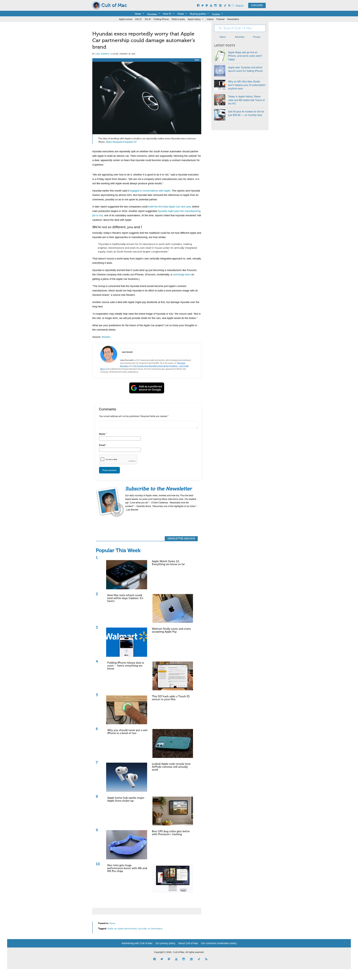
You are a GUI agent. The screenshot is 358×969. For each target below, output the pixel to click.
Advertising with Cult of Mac (137, 943)
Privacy (256, 36)
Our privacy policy (165, 943)
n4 (148, 929)
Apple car (112, 929)
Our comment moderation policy (219, 943)
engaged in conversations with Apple (149, 190)
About (223, 36)
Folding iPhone (161, 19)
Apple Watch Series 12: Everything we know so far (168, 563)
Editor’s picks (178, 19)
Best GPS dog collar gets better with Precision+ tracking (171, 833)
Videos (210, 19)
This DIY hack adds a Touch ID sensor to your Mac (171, 698)
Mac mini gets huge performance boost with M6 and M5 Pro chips (127, 868)
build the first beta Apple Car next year (169, 206)
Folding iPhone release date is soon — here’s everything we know (125, 666)
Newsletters (233, 19)
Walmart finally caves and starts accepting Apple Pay (171, 630)
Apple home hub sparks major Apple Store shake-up (125, 799)
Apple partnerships (127, 929)
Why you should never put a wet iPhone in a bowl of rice (127, 732)
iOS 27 (138, 19)
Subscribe (257, 5)
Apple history (194, 19)
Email (102, 445)
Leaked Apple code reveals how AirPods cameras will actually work (171, 767)
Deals (180, 13)
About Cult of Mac (188, 943)
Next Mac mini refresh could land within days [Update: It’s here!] (125, 598)
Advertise (239, 36)
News (138, 13)
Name (103, 433)
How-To (167, 13)
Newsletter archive (181, 538)
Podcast (220, 19)
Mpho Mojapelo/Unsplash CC (121, 142)
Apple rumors (125, 19)
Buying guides (198, 13)
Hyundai (142, 929)
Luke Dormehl (102, 54)
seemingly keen (182, 274)
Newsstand (156, 929)
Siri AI (148, 19)
